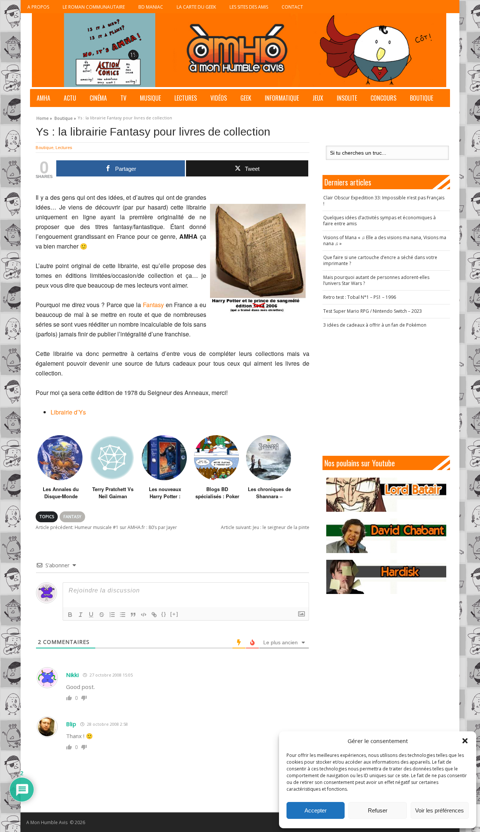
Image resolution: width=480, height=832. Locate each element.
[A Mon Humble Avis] (239, 50)
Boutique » (65, 117)
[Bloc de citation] (133, 614)
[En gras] (70, 614)
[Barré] (101, 614)
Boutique (421, 97)
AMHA (43, 97)
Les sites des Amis (249, 7)
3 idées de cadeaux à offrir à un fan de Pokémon (374, 325)
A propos (38, 7)
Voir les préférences (439, 810)
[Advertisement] (386, 392)
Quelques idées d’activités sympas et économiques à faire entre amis (379, 220)
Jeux (317, 97)
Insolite (347, 97)
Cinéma (98, 97)
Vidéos (218, 97)
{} (163, 614)
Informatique (282, 97)
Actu (70, 97)
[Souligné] (91, 614)
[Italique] (80, 614)
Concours (383, 97)
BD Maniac (150, 7)
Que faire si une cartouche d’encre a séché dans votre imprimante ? (380, 260)
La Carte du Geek (196, 7)
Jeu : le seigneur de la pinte (265, 527)
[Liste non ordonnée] (122, 614)
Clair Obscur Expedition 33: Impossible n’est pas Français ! (383, 200)
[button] (465, 741)
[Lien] (154, 614)
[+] (174, 614)
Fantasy (153, 304)
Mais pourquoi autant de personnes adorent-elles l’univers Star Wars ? (376, 280)
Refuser (377, 810)
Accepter (315, 810)
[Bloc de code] (143, 614)
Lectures (185, 97)
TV (123, 97)
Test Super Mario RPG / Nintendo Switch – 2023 (372, 311)
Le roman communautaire (94, 7)
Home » (44, 117)
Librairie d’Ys (68, 412)
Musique (150, 97)
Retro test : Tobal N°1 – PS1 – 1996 (359, 297)
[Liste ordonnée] (112, 614)
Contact (292, 7)
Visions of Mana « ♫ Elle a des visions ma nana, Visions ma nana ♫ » (384, 240)
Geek (245, 97)
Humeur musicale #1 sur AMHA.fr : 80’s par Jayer (106, 527)
